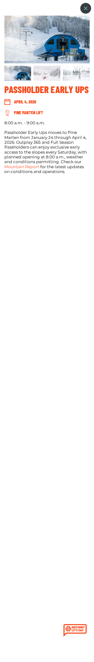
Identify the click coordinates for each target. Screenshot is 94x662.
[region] (47, 339)
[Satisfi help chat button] (76, 630)
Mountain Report (21, 166)
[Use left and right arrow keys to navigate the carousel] (47, 39)
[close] (85, 8)
